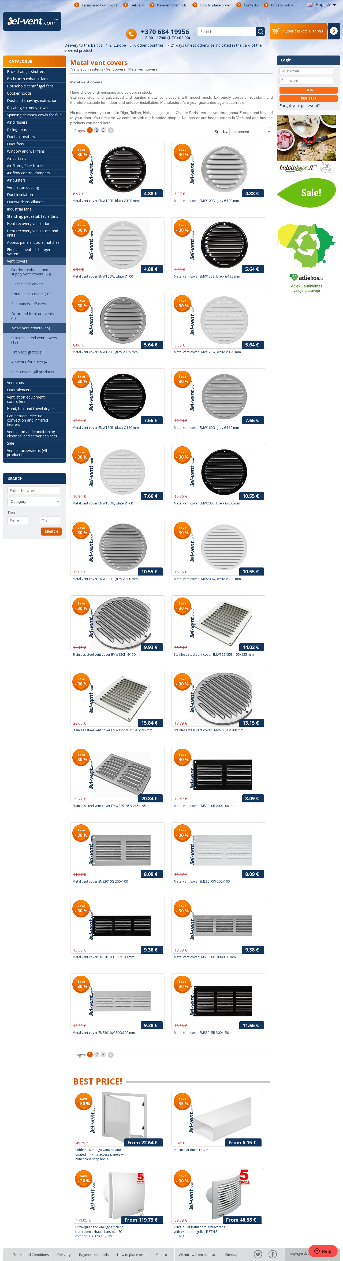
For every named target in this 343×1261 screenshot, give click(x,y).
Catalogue (20, 61)
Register (308, 98)
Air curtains (16, 158)
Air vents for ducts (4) (30, 361)
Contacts (251, 5)
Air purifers (16, 180)
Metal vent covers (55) (30, 327)
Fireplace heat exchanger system (28, 251)
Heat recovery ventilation (28, 223)
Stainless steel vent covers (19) (34, 340)
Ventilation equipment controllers (26, 399)
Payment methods (172, 5)
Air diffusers (17, 122)
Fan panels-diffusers (28, 303)
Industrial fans (19, 209)
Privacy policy (282, 5)
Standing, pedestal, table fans (32, 216)
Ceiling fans (17, 129)
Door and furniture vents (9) (32, 315)
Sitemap (231, 1254)
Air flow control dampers (28, 172)
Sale (10, 443)
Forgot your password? (299, 105)
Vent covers (17, 261)
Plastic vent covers (27, 283)
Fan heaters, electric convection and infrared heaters (27, 420)
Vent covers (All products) (33, 371)
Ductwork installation (25, 201)
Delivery (137, 5)
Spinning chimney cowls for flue (34, 114)
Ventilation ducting (23, 187)
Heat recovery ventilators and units (32, 233)
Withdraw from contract (198, 1254)
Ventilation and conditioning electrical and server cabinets (32, 433)
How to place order (215, 5)
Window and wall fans (26, 151)
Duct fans (15, 143)
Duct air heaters (21, 136)
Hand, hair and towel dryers (31, 408)
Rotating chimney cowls (27, 107)
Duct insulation (20, 194)
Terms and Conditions (99, 5)
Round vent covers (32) (31, 293)
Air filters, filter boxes (25, 165)
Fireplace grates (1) (27, 352)
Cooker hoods (19, 93)
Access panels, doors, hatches (33, 242)
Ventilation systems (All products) (27, 452)
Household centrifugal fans (30, 86)
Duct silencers (19, 389)
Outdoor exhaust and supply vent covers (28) (31, 271)
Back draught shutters (26, 71)
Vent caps (15, 382)
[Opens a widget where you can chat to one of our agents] (323, 1251)
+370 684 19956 (165, 31)
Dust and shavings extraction (32, 100)
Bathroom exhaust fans (27, 78)
